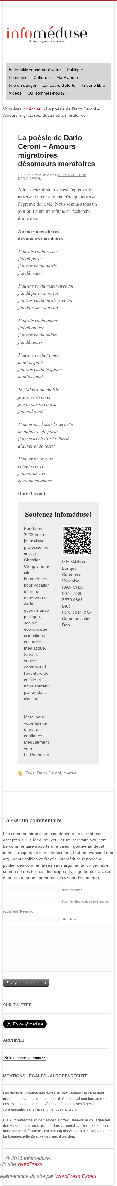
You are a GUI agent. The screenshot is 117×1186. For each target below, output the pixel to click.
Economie (18, 77)
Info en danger (23, 85)
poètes (69, 773)
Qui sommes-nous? (45, 94)
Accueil (35, 109)
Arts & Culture (72, 175)
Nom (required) (73, 890)
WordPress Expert (76, 1176)
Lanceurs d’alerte (59, 85)
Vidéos (15, 93)
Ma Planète (67, 77)
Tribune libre (93, 85)
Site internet (70, 919)
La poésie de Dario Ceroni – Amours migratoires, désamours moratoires (56, 150)
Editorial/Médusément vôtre (35, 69)
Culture (39, 78)
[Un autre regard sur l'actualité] (47, 33)
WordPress (30, 1164)
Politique (73, 70)
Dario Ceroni (30, 178)
